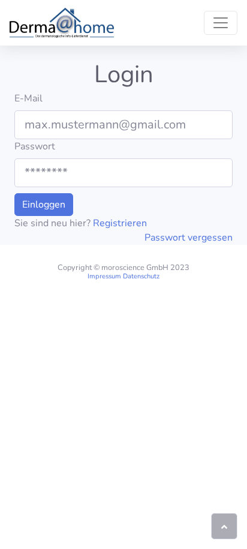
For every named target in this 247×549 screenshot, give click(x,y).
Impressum (104, 276)
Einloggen (43, 204)
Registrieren (120, 223)
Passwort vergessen (188, 237)
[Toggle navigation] (220, 23)
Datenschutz (141, 276)
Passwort (34, 146)
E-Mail (28, 98)
